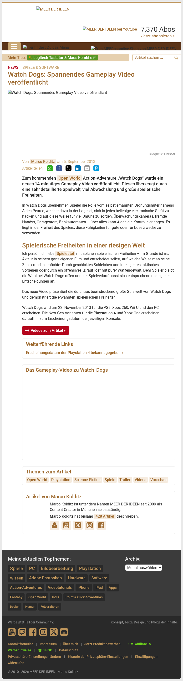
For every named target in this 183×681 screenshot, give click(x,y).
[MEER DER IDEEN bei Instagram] (43, 632)
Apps (113, 587)
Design (14, 606)
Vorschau (158, 479)
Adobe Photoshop (45, 578)
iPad (99, 587)
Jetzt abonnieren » (157, 35)
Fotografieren (50, 606)
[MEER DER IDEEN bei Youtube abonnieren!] (110, 29)
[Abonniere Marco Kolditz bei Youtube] (67, 525)
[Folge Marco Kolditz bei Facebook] (102, 525)
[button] (50, 168)
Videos (140, 479)
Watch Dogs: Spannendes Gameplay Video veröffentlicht (71, 78)
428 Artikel (105, 516)
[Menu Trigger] (14, 46)
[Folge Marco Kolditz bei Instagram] (91, 525)
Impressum (48, 644)
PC (32, 568)
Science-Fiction (87, 479)
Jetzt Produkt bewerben (102, 644)
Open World (69, 178)
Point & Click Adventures (84, 597)
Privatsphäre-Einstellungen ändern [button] (34, 657)
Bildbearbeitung (57, 568)
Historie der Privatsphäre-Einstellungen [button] (98, 657)
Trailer (125, 479)
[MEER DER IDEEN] (52, 9)
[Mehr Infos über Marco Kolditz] (55, 525)
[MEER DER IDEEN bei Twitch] (22, 632)
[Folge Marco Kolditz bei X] (79, 525)
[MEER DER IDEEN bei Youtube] (12, 632)
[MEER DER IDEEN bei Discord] (64, 632)
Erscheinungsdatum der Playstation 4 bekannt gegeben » (74, 352)
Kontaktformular (20, 644)
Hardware (77, 578)
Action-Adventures (26, 587)
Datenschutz (68, 650)
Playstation (60, 479)
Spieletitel (65, 253)
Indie (56, 597)
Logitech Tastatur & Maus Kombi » (62, 57)
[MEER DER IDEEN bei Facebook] (33, 632)
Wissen (16, 578)
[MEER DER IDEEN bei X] (54, 632)
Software (99, 578)
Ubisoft (169, 154)
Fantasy (16, 597)
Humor (30, 606)
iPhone (84, 587)
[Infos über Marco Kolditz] (12, 170)
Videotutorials (60, 587)
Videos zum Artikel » (48, 330)
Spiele (110, 479)
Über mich (70, 644)
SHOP (47, 650)
